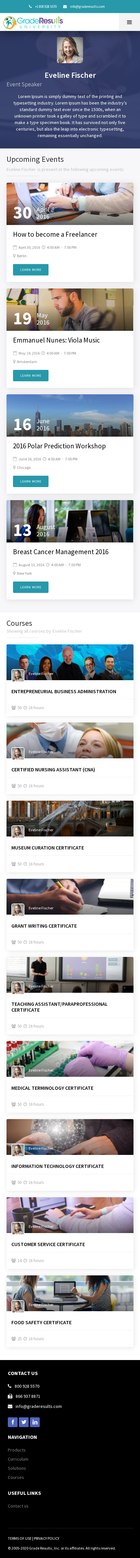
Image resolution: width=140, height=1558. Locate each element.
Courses (16, 1477)
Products (17, 1450)
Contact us (18, 1506)
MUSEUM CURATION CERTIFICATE (47, 847)
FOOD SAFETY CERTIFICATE (41, 1322)
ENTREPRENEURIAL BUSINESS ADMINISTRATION (63, 691)
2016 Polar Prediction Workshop (59, 446)
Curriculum (18, 1459)
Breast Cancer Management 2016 (60, 552)
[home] (34, 21)
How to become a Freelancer (55, 234)
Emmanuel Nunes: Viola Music (56, 340)
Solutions (17, 1468)
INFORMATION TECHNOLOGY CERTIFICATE (57, 1166)
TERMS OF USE (20, 1538)
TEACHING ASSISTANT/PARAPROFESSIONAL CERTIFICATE (59, 1007)
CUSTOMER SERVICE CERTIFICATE (48, 1244)
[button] (129, 22)
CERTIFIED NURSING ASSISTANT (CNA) (53, 769)
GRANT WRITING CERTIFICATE (44, 926)
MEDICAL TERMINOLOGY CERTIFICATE (52, 1088)
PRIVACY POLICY (46, 1538)
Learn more (30, 270)
